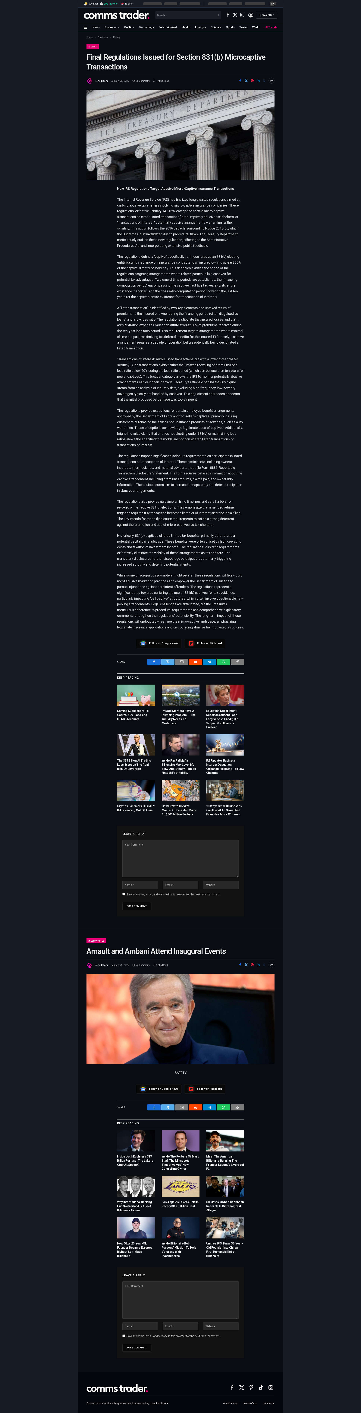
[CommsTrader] (117, 15)
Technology (146, 27)
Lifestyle (200, 27)
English (128, 3)
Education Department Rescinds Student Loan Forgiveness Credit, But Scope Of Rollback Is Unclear (222, 719)
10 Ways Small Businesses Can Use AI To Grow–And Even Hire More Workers (224, 810)
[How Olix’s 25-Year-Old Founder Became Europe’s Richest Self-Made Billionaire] (136, 1227)
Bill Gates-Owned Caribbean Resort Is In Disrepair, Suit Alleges (225, 1206)
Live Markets (111, 3)
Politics (129, 27)
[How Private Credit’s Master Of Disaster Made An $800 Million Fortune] (180, 790)
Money (92, 46)
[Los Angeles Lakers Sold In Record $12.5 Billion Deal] (180, 1186)
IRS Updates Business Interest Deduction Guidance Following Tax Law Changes (225, 767)
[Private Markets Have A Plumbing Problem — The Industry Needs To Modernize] (180, 695)
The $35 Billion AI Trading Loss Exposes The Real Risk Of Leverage (134, 765)
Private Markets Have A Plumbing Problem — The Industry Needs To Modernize (179, 717)
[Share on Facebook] (240, 81)
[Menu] (85, 27)
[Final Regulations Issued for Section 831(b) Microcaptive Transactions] (180, 135)
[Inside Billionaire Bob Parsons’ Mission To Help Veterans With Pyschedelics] (180, 1227)
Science (216, 27)
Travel (243, 27)
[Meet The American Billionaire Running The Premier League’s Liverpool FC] (225, 1140)
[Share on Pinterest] (252, 81)
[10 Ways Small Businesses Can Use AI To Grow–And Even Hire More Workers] (225, 790)
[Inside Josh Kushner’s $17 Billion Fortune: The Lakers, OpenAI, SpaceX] (136, 1140)
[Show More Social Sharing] (271, 81)
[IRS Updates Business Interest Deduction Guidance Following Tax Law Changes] (225, 745)
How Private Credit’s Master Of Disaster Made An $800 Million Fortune (179, 810)
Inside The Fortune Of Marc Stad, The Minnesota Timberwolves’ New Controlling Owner (180, 1163)
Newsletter (266, 15)
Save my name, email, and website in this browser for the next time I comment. (173, 894)
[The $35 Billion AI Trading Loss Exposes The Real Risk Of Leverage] (136, 745)
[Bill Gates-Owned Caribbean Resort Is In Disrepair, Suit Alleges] (225, 1186)
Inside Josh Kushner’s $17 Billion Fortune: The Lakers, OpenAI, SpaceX (135, 1161)
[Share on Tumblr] (264, 81)
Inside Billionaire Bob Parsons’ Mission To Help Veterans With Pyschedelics (179, 1249)
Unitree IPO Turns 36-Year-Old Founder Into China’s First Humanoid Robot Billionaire (224, 1249)
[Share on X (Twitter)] (246, 81)
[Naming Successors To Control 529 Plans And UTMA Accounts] (136, 695)
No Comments (143, 81)
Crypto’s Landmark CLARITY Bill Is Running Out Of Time (136, 808)
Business (110, 27)
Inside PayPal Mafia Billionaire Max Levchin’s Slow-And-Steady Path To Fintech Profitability (179, 767)
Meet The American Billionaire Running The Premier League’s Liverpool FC (225, 1163)
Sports (230, 27)
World (256, 27)
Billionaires (96, 940)
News (96, 27)
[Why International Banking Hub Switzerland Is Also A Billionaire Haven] (136, 1186)
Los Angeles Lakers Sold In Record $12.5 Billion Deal (180, 1204)
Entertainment (168, 27)
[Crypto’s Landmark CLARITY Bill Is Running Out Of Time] (136, 790)
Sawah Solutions (159, 1403)
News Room (101, 81)
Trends (272, 27)
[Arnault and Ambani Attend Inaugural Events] (180, 1019)
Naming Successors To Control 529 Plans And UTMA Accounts (133, 715)
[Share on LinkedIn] (258, 81)
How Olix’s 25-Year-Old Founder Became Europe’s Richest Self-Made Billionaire (134, 1249)
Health (186, 27)
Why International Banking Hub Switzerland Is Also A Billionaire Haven (134, 1206)
